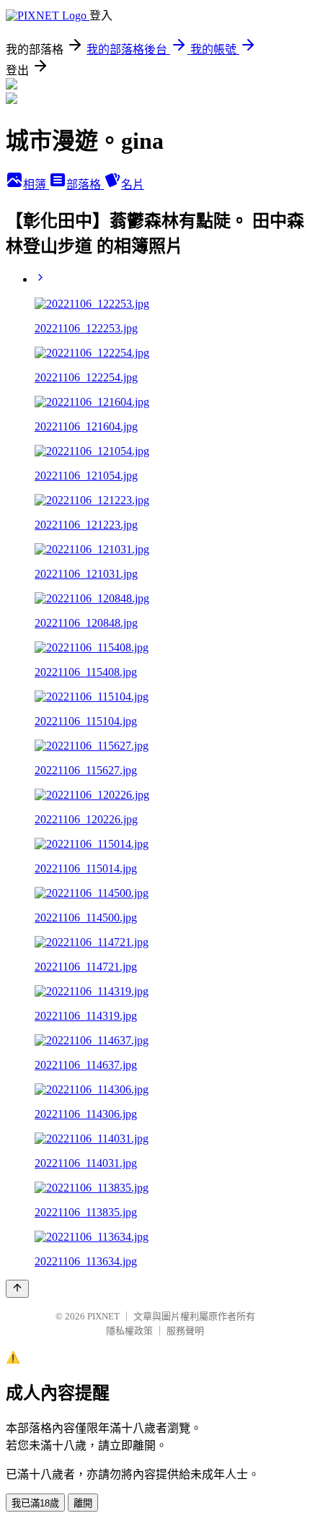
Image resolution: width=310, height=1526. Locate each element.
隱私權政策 (129, 1330)
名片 (132, 184)
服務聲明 (185, 1330)
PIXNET (103, 1316)
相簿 (36, 184)
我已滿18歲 (35, 1503)
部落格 (85, 184)
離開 (83, 1503)
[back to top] (17, 1289)
